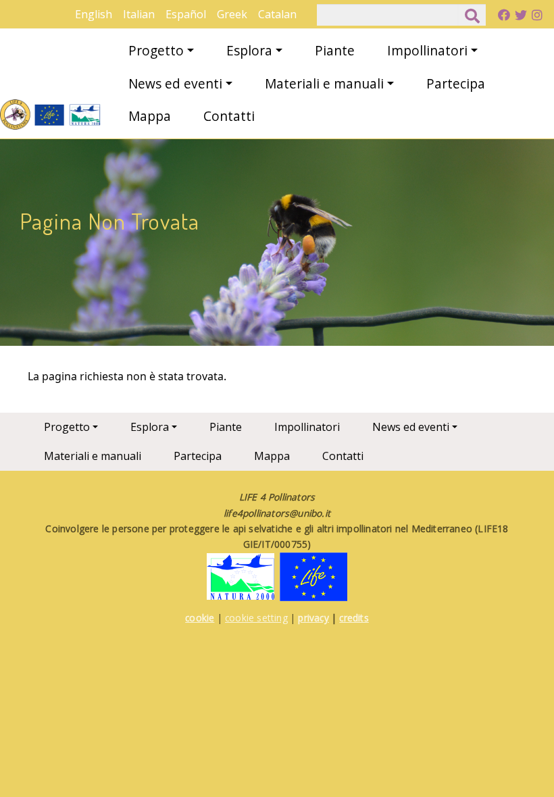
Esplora (249, 50)
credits (353, 617)
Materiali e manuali (324, 83)
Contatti (229, 116)
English (93, 14)
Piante (335, 50)
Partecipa (455, 83)
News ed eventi (175, 83)
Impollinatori (427, 50)
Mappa (149, 116)
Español (186, 14)
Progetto (156, 50)
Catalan (277, 14)
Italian (139, 14)
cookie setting (256, 617)
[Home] (50, 114)
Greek (232, 14)
